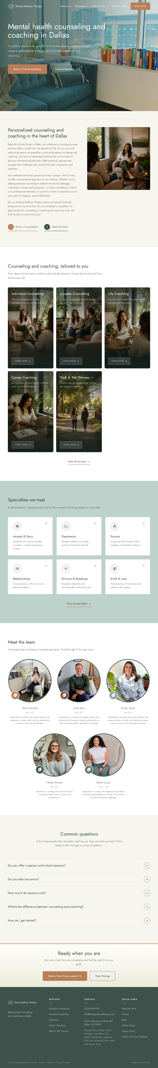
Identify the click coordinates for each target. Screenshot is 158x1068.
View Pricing (102, 976)
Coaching (53, 1020)
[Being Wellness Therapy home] (25, 6)
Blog (124, 6)
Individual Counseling (59, 1008)
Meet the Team (98, 6)
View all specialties (77, 603)
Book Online (140, 6)
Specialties (80, 6)
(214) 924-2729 (91, 1008)
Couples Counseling (58, 1014)
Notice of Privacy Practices (134, 1036)
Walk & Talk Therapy (59, 1031)
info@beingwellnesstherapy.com (99, 1014)
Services (64, 6)
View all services (77, 461)
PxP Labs (146, 1062)
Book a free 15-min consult (63, 976)
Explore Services (64, 69)
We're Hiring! (128, 1025)
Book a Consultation (27, 227)
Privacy (42, 1062)
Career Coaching (57, 1025)
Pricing (115, 6)
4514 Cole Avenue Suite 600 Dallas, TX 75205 (98, 1022)
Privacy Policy (128, 1031)
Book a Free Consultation (27, 69)
